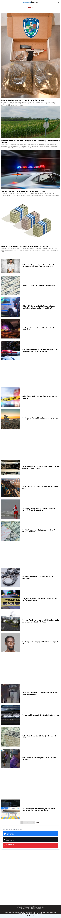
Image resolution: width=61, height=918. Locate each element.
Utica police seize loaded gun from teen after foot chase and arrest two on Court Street (39, 351)
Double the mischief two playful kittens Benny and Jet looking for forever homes (40, 467)
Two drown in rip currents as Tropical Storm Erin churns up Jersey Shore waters (38, 509)
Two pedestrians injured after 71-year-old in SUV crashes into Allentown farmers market (38, 809)
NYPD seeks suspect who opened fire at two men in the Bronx (39, 759)
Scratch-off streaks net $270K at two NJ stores (38, 285)
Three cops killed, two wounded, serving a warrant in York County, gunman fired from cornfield (30, 142)
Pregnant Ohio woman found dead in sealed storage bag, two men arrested (39, 599)
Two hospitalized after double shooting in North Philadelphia (38, 329)
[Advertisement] (13, 876)
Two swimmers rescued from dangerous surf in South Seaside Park (40, 419)
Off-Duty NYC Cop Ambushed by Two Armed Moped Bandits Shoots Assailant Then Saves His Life (39, 307)
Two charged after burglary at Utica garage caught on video (40, 643)
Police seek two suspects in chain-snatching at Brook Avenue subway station (40, 693)
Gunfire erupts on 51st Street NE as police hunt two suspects (39, 397)
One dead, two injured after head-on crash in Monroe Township (23, 191)
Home (28, 915)
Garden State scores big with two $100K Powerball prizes (39, 737)
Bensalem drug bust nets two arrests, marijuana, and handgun (22, 100)
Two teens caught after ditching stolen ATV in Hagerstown (37, 577)
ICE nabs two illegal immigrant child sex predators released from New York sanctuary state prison (39, 266)
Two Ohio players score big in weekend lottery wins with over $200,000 (39, 531)
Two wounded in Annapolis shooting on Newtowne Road (40, 715)
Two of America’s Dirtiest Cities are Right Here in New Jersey (40, 487)
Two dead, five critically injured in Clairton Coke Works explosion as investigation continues (40, 621)
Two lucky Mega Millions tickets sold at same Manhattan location (24, 246)
